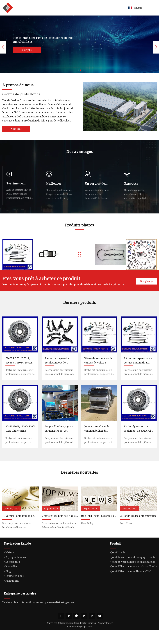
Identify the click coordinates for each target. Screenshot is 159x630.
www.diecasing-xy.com (62, 602)
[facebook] (61, 616)
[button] (78, 70)
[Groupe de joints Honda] (7, 7)
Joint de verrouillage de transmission (133, 561)
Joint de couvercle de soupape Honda (133, 557)
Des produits (12, 561)
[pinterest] (76, 616)
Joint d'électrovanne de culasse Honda (134, 566)
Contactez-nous (14, 576)
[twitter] (69, 616)
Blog (8, 571)
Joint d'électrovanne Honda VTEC (131, 571)
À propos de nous (15, 557)
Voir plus (28, 50)
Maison (9, 552)
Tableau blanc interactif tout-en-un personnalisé (31, 602)
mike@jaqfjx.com (83, 626)
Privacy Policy (105, 622)
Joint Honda (118, 552)
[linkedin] (84, 616)
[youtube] (100, 616)
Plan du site (12, 580)
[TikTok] (92, 616)
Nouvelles (11, 566)
